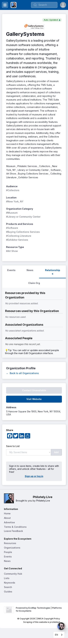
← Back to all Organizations (22, 373)
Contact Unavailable (34, 390)
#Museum (11, 212)
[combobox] (59, 635)
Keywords (9, 582)
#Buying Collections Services (23, 231)
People (8, 552)
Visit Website (34, 399)
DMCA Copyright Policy (48, 618)
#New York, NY (14, 201)
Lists (6, 578)
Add (56, 452)
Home (7, 513)
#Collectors (12, 190)
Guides (8, 591)
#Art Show (12, 251)
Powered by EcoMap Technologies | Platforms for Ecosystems (39, 609)
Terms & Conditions (15, 526)
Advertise (9, 522)
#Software (12, 227)
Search (8, 587)
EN (56, 635)
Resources (10, 543)
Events (8, 556)
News (7, 561)
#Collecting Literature (18, 235)
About (7, 518)
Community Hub (13, 573)
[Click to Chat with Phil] (61, 626)
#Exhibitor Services (17, 239)
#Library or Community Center (23, 216)
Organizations (12, 547)
